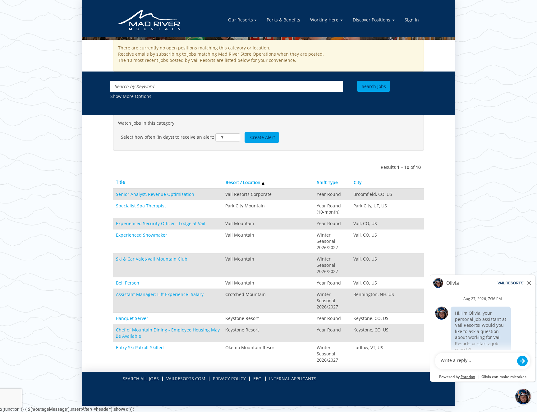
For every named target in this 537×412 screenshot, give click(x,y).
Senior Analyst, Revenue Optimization (155, 194)
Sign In (412, 20)
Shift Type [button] (327, 182)
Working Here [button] (325, 20)
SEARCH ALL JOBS (141, 379)
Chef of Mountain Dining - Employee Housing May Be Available (168, 333)
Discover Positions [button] (372, 20)
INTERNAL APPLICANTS (292, 379)
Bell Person (127, 283)
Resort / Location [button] (244, 182)
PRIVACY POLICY (229, 379)
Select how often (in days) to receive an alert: (167, 137)
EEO (257, 379)
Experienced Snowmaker (141, 235)
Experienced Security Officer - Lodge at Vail (160, 223)
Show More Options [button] (130, 96)
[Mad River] (149, 20)
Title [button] (120, 182)
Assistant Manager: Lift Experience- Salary (160, 294)
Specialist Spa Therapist (141, 206)
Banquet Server (132, 318)
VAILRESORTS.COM (185, 379)
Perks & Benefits (283, 20)
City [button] (357, 182)
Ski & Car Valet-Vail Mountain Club (151, 259)
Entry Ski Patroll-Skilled (140, 347)
